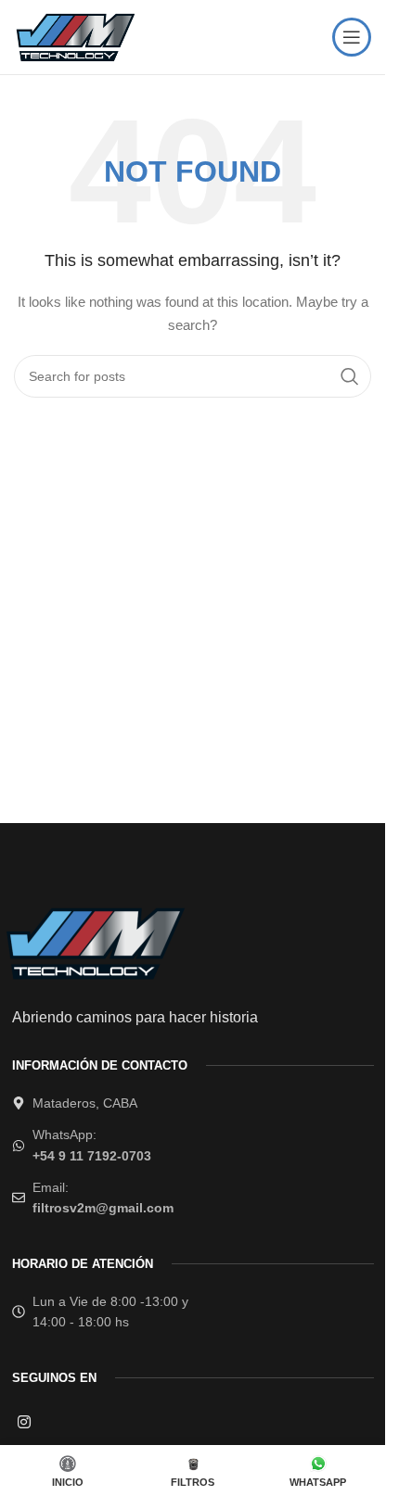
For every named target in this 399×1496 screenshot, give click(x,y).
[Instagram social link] (24, 1421)
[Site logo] (74, 36)
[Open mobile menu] (351, 37)
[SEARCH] (349, 376)
